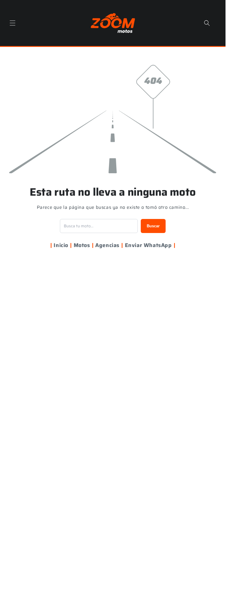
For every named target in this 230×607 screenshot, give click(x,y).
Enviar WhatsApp (148, 245)
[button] (12, 23)
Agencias (107, 245)
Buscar (153, 226)
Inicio (61, 245)
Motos (82, 245)
